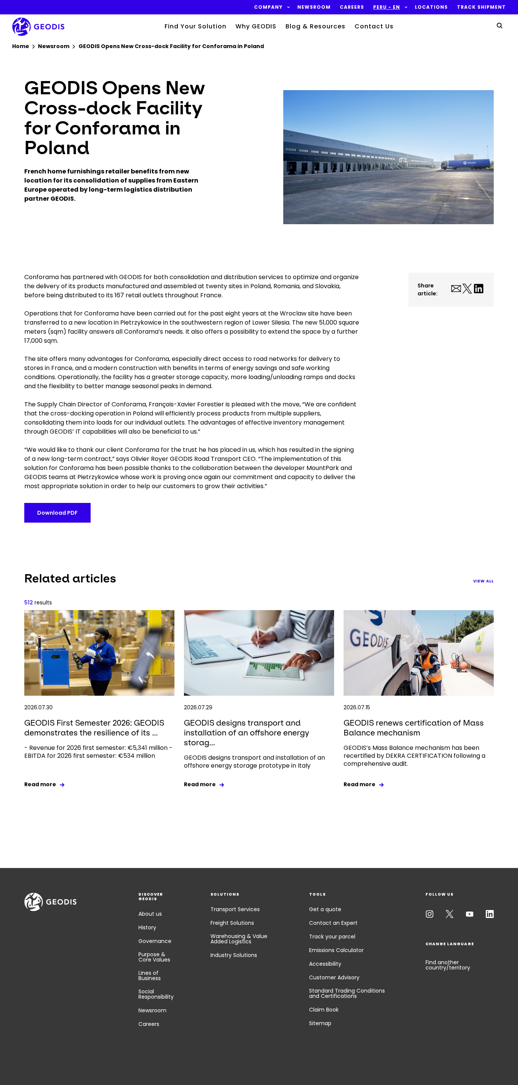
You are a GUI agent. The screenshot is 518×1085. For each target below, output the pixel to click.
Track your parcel (332, 936)
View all (483, 581)
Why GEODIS (255, 26)
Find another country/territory (447, 965)
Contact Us (374, 26)
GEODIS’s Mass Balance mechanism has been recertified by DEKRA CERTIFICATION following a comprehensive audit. (414, 755)
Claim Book (324, 1009)
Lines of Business (149, 975)
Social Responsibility (156, 994)
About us (150, 913)
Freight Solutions (232, 923)
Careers (148, 1024)
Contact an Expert (333, 923)
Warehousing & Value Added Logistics (238, 939)
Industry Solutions (233, 955)
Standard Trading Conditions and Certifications (347, 993)
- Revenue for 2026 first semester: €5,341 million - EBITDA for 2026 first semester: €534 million (98, 751)
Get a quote (325, 909)
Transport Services (235, 909)
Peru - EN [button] (386, 7)
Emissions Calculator (336, 950)
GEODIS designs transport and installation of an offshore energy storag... (246, 732)
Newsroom (152, 1010)
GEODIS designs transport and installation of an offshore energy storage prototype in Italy (254, 761)
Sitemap (320, 1023)
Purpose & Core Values (154, 957)
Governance (154, 941)
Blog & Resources (315, 26)
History (147, 927)
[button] (268, 7)
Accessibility (325, 963)
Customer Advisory (334, 977)
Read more (40, 784)
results (38, 602)
